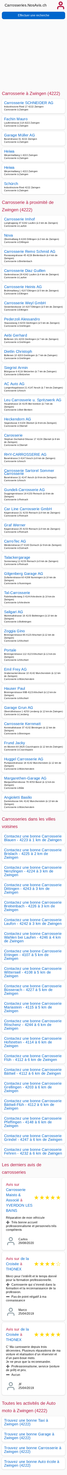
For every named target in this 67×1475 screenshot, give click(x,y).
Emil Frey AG (15, 669)
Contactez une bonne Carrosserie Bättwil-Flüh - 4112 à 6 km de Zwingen (33, 1104)
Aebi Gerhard (15, 335)
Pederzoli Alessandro (22, 319)
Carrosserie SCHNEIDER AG (29, 102)
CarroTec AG (15, 541)
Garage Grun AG (18, 707)
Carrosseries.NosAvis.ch (26, 5)
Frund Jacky (14, 742)
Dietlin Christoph (18, 351)
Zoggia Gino (14, 631)
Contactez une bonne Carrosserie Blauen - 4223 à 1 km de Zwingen (33, 838)
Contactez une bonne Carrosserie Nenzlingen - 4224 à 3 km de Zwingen (33, 871)
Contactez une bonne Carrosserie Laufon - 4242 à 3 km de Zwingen (33, 922)
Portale (10, 650)
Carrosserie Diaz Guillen (25, 270)
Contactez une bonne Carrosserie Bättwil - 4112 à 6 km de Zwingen (33, 1071)
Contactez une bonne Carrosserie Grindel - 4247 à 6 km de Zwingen (33, 1138)
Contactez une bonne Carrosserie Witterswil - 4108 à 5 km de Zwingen (33, 972)
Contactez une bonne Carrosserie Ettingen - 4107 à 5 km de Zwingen (33, 955)
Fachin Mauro (16, 118)
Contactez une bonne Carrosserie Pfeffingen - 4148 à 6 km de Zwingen (33, 1122)
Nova (8, 235)
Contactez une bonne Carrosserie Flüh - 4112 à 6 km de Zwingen (33, 1058)
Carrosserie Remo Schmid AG (29, 251)
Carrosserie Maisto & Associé (15, 1195)
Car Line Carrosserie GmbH (28, 508)
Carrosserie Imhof (19, 219)
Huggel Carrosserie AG (24, 759)
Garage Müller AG (19, 135)
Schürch (11, 183)
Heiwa (9, 151)
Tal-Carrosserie (17, 592)
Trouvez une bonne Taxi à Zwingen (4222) (26, 1422)
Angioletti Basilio (18, 797)
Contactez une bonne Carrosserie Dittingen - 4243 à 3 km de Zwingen (33, 888)
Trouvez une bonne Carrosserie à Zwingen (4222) (32, 1450)
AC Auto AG (14, 383)
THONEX (13, 1269)
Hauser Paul (14, 688)
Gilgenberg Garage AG (23, 573)
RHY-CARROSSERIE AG (25, 454)
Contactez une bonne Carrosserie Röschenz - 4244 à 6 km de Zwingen (33, 1024)
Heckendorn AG (17, 419)
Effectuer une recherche (33, 15)
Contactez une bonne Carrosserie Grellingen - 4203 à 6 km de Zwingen (33, 1087)
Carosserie (13, 435)
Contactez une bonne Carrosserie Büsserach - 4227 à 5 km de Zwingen (33, 989)
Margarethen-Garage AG (25, 778)
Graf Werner (15, 525)
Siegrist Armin (16, 367)
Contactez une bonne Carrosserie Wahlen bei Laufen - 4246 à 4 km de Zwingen (33, 937)
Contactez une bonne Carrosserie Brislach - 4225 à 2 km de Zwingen (33, 853)
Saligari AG (13, 611)
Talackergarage (17, 557)
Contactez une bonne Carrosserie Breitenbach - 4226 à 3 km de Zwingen (33, 906)
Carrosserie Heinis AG (23, 286)
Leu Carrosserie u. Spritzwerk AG (32, 399)
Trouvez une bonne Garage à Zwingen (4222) (29, 1436)
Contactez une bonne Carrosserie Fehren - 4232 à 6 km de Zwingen (33, 1151)
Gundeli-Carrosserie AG (24, 489)
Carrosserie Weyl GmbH (25, 302)
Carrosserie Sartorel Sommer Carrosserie (29, 472)
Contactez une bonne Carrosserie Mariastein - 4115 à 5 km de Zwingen (33, 1007)
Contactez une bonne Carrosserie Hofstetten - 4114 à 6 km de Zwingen (33, 1042)
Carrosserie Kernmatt (22, 723)
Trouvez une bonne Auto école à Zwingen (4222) (31, 1463)
